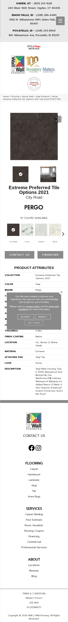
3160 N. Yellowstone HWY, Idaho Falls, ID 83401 (34, 21)
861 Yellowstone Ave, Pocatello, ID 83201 (34, 35)
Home (6, 96)
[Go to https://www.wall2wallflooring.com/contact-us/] (34, 436)
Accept (26, 316)
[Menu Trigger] (60, 21)
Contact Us (19, 255)
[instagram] (38, 448)
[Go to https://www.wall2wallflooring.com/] (34, 421)
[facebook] (31, 448)
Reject (42, 316)
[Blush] (55, 230)
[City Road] (13, 230)
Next (63, 172)
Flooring (15, 96)
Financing (50, 255)
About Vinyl (27, 96)
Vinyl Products (43, 96)
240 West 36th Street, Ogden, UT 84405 (34, 8)
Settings (34, 322)
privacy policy (33, 306)
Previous (4, 172)
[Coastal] (41, 230)
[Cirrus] (27, 230)
